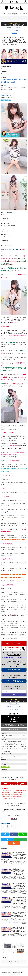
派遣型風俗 (20, 825)
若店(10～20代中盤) (6, 829)
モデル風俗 (5, 825)
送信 (14, 694)
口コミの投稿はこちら (14, 669)
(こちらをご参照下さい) (14, 655)
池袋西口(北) (16, 827)
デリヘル (9, 827)
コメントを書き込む (14, 961)
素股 (10, 825)
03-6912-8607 (6, 766)
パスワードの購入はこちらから (14, 681)
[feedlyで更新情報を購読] (20, 839)
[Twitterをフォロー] (7, 839)
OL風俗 (14, 825)
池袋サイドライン (6, 823)
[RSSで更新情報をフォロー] (14, 843)
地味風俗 (4, 827)
